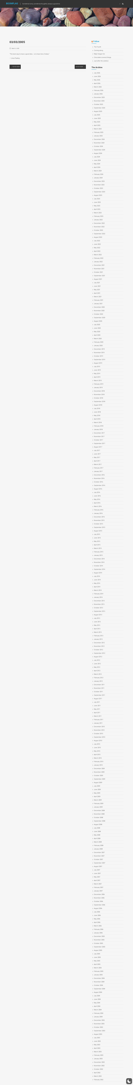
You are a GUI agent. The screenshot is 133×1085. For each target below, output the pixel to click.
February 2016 (98, 510)
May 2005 (97, 961)
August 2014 (98, 573)
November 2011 (99, 688)
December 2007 (99, 852)
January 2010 (98, 765)
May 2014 (97, 583)
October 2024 (98, 146)
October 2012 (98, 650)
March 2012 (98, 674)
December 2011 (99, 685)
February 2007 (98, 887)
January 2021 (98, 304)
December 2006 (99, 894)
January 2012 (98, 681)
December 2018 (99, 391)
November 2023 (99, 185)
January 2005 (98, 975)
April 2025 (97, 125)
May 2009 (97, 793)
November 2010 (99, 730)
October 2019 (98, 356)
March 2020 (98, 338)
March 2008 (98, 842)
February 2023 (98, 216)
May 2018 (97, 415)
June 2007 (97, 873)
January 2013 (98, 639)
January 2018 (98, 429)
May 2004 (97, 1003)
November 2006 (99, 898)
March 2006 (98, 926)
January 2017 (98, 471)
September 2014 (99, 569)
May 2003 (97, 1045)
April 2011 (97, 712)
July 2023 (97, 199)
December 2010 (99, 726)
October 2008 (98, 817)
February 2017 (98, 468)
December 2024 (99, 139)
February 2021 (98, 300)
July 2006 (97, 912)
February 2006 (98, 929)
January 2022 (98, 262)
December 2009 (99, 768)
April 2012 (97, 671)
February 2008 (98, 845)
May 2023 (97, 206)
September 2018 (99, 401)
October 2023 (98, 188)
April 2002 (97, 1073)
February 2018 (98, 426)
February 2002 (98, 1080)
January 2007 (98, 891)
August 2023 (98, 195)
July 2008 (97, 828)
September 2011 (99, 695)
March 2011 (98, 716)
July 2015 (97, 534)
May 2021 (97, 290)
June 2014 (97, 580)
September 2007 (99, 863)
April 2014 (97, 587)
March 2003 (98, 1052)
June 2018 (97, 412)
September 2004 (99, 989)
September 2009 (99, 779)
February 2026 (98, 90)
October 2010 (98, 733)
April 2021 (97, 293)
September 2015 (99, 527)
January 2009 (98, 807)
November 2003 (99, 1024)
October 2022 (98, 230)
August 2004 (98, 992)
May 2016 (97, 499)
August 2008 (98, 824)
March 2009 (98, 800)
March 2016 (98, 506)
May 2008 (97, 835)
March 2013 (98, 632)
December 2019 (99, 349)
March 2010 (98, 758)
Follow (96, 41)
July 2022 (97, 241)
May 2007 (97, 877)
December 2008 (99, 810)
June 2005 (97, 957)
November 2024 (99, 143)
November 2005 (99, 940)
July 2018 (97, 408)
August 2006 (98, 908)
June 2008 (97, 831)
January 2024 (98, 178)
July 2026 (97, 73)
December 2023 (99, 181)
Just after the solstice (101, 61)
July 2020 (97, 324)
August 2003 (98, 1034)
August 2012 (98, 657)
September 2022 (99, 234)
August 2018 (98, 405)
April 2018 (97, 419)
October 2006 (98, 901)
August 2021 (98, 279)
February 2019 (98, 384)
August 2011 (98, 699)
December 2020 (99, 307)
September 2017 (99, 443)
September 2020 (99, 317)
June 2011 (97, 706)
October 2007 (98, 859)
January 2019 (98, 387)
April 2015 (97, 545)
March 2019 (98, 380)
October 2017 (98, 440)
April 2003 (97, 1048)
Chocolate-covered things (102, 57)
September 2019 (99, 359)
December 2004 (99, 978)
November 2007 (99, 856)
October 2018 (98, 398)
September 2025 (99, 108)
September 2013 (99, 611)
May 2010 (97, 751)
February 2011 (98, 719)
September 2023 (99, 192)
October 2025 (98, 104)
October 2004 (98, 985)
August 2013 (98, 615)
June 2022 (97, 244)
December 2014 (99, 559)
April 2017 (97, 461)
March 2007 (98, 884)
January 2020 (98, 345)
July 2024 (97, 157)
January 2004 (98, 1017)
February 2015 (98, 552)
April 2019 (97, 377)
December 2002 (99, 1062)
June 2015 (97, 538)
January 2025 (98, 136)
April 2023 (97, 209)
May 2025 (97, 122)
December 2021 (99, 265)
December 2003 (99, 1020)
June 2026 (97, 76)
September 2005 (99, 947)
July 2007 (97, 870)
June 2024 (97, 160)
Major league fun (99, 54)
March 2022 (98, 255)
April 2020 (97, 335)
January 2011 (98, 723)
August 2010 (98, 740)
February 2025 (98, 132)
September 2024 (99, 150)
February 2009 (98, 803)
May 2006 (97, 919)
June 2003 (97, 1041)
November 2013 (99, 604)
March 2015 (98, 548)
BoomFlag (12, 3)
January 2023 (98, 220)
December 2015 (99, 517)
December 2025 (99, 97)
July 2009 (97, 786)
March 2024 (98, 171)
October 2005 (98, 943)
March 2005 (98, 968)
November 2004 (99, 982)
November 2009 (99, 772)
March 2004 (98, 1010)
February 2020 (98, 342)
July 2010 (97, 744)
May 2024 (97, 164)
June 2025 (97, 118)
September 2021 (99, 276)
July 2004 (97, 996)
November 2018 (99, 394)
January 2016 (98, 513)
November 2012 (99, 646)
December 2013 (99, 601)
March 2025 (98, 129)
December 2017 (99, 433)
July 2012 (97, 660)
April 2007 (97, 880)
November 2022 (99, 227)
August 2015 (98, 531)
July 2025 (97, 115)
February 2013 (98, 636)
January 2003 (98, 1059)
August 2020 (98, 321)
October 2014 (98, 566)
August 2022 (98, 237)
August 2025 (98, 111)
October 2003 (98, 1027)
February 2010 (98, 761)
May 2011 (97, 709)
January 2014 (98, 597)
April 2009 (97, 796)
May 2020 (97, 331)
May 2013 (97, 625)
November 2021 (99, 269)
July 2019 (97, 366)
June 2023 (97, 202)
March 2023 (98, 213)
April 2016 (97, 503)
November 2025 (99, 101)
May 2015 (97, 541)
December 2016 (99, 475)
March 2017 (98, 464)
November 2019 (99, 352)
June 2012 (97, 664)
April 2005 (97, 964)
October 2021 (98, 272)
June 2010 (97, 747)
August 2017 (98, 447)
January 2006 (98, 933)
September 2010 (99, 737)
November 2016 (99, 478)
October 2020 (98, 314)
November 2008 (99, 814)
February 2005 (98, 971)
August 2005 (98, 950)
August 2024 (98, 153)
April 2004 (97, 1006)
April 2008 (97, 838)
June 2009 (97, 789)
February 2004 (98, 1013)
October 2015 (98, 524)
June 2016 (97, 496)
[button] (129, 1081)
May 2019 (97, 373)
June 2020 (97, 328)
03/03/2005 (15, 67)
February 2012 (98, 678)
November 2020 (99, 310)
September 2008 (99, 821)
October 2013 (98, 608)
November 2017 (99, 436)
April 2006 (97, 922)
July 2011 (97, 702)
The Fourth (97, 47)
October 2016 (98, 482)
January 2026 (98, 94)
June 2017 (97, 454)
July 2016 (97, 492)
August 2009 (98, 782)
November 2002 (99, 1066)
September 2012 (99, 653)
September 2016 (99, 485)
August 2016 (98, 489)
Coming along (98, 50)
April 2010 (97, 754)
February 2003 (98, 1055)
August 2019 (98, 363)
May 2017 (97, 457)
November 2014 (99, 562)
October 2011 (98, 692)
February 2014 (98, 594)
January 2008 (98, 849)
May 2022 (97, 248)
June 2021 (97, 286)
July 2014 (97, 576)
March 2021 (98, 297)
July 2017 (97, 450)
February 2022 (98, 258)
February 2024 (98, 174)
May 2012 (97, 667)
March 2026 (98, 87)
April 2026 (97, 83)
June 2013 (97, 622)
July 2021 (97, 283)
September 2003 (99, 1031)
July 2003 (97, 1038)
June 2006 (97, 915)
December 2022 (99, 223)
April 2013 (97, 629)
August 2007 (98, 866)
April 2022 (97, 251)
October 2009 (98, 775)
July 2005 (97, 954)
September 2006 (99, 905)
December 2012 (99, 643)
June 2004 (97, 999)
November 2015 (99, 520)
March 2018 (98, 422)
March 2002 (98, 1076)
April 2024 (97, 167)
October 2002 (98, 1069)
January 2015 (98, 555)
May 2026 (97, 80)
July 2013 (97, 618)
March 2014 (98, 590)
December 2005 (99, 936)
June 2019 (97, 370)
